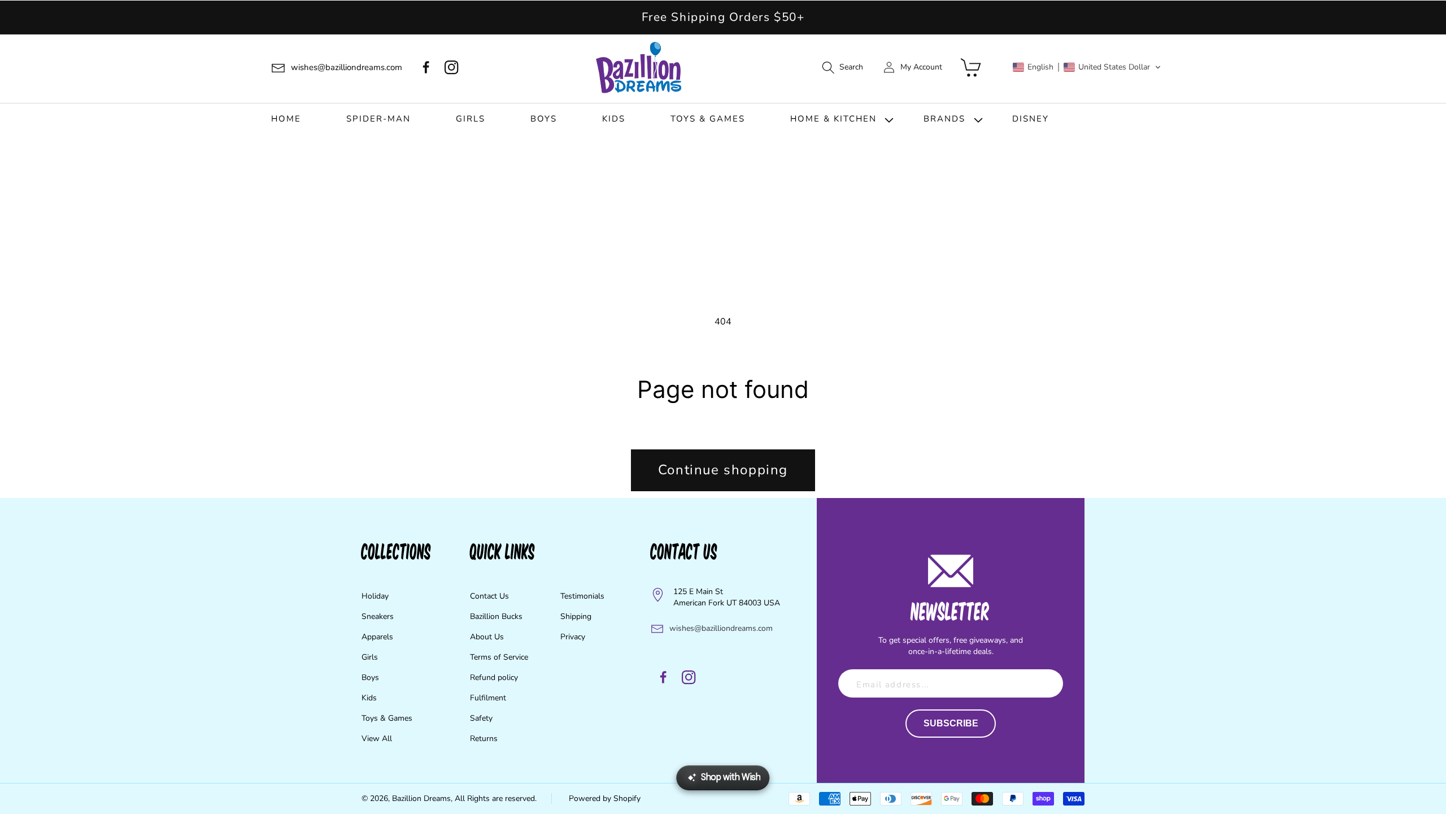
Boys (370, 677)
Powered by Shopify (605, 798)
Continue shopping (723, 470)
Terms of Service (499, 657)
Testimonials (582, 596)
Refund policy (494, 677)
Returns (484, 738)
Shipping (575, 616)
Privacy (572, 636)
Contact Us (489, 596)
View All (377, 738)
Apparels (377, 636)
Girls (370, 657)
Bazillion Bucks (496, 616)
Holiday (375, 596)
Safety (481, 718)
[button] (842, 67)
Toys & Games (387, 718)
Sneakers (378, 616)
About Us (487, 636)
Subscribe (951, 723)
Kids (369, 697)
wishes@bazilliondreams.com (721, 628)
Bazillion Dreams (421, 798)
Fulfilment (488, 697)
